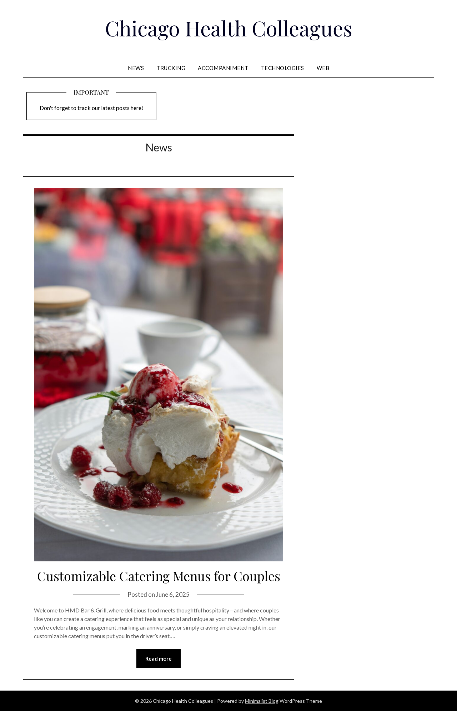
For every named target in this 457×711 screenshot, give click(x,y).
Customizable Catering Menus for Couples (158, 575)
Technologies (282, 68)
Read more (158, 658)
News (136, 68)
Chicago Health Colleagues (228, 28)
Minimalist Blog (261, 701)
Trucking (170, 68)
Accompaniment (223, 68)
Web (323, 68)
